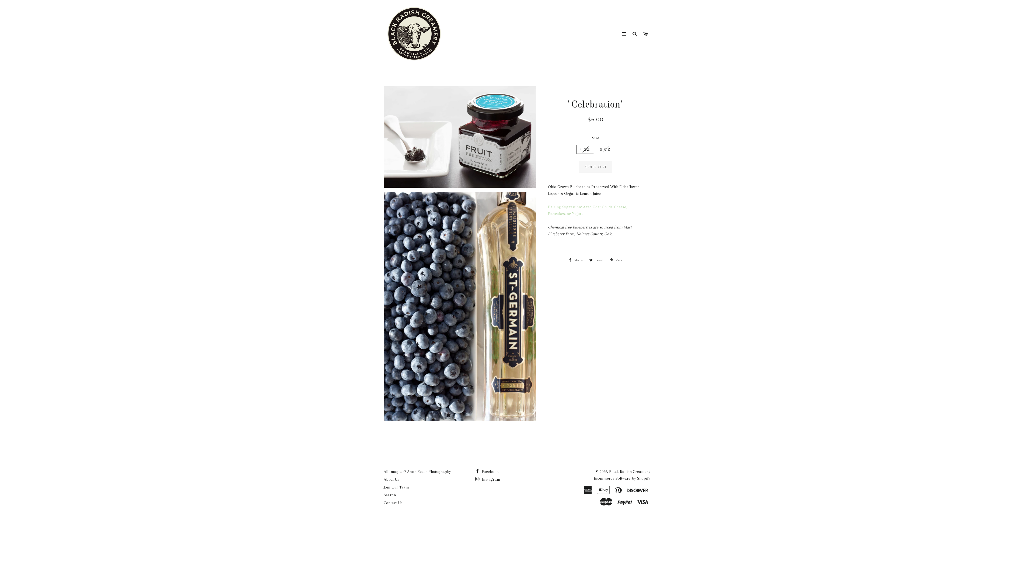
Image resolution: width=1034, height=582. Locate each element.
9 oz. (606, 149)
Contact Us (393, 502)
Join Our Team (396, 487)
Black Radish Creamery (629, 471)
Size (595, 138)
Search (390, 495)
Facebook (490, 471)
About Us (391, 479)
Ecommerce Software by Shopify (622, 478)
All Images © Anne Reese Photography (417, 471)
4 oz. (585, 149)
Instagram (490, 479)
